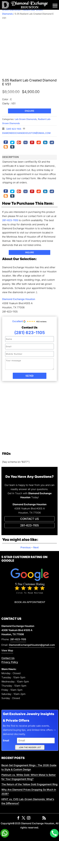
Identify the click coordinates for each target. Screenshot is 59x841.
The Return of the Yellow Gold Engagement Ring (29, 784)
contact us (29, 519)
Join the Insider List (30, 747)
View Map (7, 650)
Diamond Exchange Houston (18, 299)
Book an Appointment (29, 602)
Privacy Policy (9, 662)
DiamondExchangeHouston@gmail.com (32, 644)
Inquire (29, 252)
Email (6, 740)
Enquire (29, 110)
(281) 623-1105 (13, 129)
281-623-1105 (10, 220)
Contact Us (7, 658)
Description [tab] (10, 157)
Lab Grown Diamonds (26, 119)
